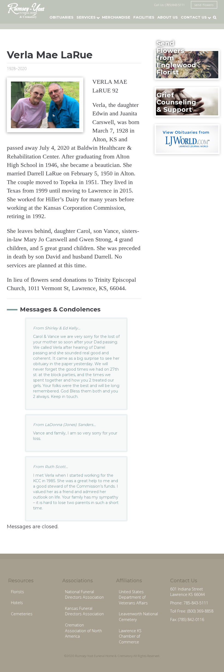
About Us (167, 17)
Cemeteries (22, 613)
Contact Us (194, 17)
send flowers (204, 5)
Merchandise (116, 17)
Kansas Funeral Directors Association (84, 611)
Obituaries (61, 17)
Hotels (17, 602)
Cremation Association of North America (83, 630)
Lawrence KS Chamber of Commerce (130, 636)
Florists (17, 591)
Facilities (143, 17)
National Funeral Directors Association (84, 594)
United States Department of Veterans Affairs (133, 597)
